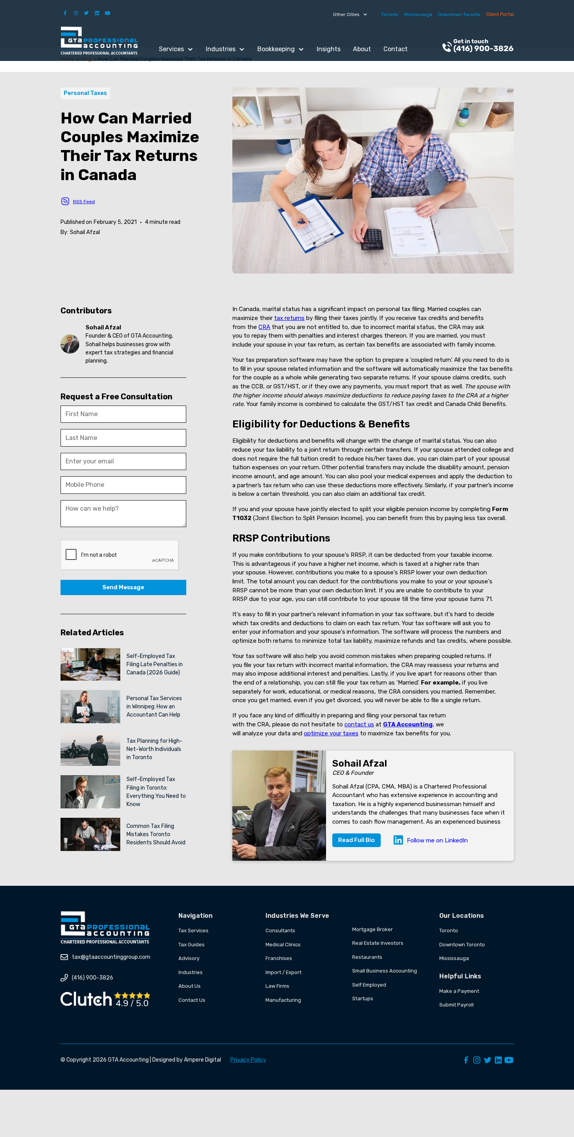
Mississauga (418, 14)
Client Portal (500, 14)
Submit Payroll (456, 1005)
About (362, 49)
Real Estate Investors (377, 943)
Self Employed (369, 985)
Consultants (280, 930)
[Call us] (477, 46)
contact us (359, 724)
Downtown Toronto (459, 14)
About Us (189, 986)
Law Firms (277, 986)
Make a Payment (459, 991)
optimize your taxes (331, 733)
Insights (328, 49)
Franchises (279, 958)
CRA (264, 327)
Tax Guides (191, 945)
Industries (190, 972)
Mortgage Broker (372, 929)
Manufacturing (283, 1000)
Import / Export (283, 972)
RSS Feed (84, 201)
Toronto (389, 14)
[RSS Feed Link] (65, 201)
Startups (362, 998)
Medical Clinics (283, 945)
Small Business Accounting (384, 971)
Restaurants (367, 957)
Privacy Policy (248, 1060)
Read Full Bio (356, 840)
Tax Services (193, 930)
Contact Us (191, 1000)
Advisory (189, 958)
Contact (395, 49)
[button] (350, 14)
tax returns (289, 318)
